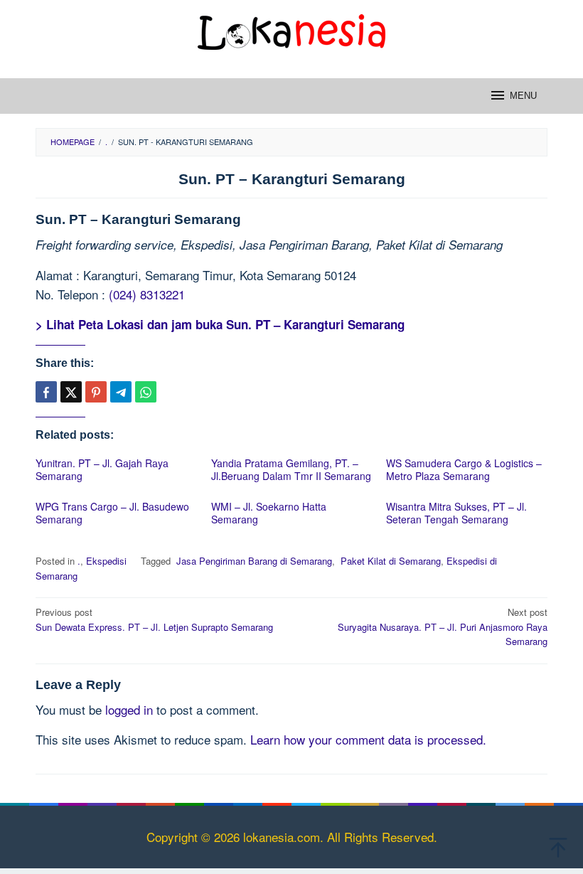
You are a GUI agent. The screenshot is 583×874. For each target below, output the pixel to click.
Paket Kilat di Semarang (389, 560)
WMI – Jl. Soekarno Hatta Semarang (268, 512)
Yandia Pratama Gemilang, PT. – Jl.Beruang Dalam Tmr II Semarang (291, 469)
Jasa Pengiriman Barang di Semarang (252, 560)
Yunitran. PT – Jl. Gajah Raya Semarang (102, 469)
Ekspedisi (106, 560)
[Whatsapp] (145, 392)
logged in (129, 709)
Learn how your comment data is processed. (368, 739)
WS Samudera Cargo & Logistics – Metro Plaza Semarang (464, 469)
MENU (523, 95)
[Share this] (46, 392)
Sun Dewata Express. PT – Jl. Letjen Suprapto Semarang (154, 619)
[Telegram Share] (121, 392)
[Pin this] (96, 392)
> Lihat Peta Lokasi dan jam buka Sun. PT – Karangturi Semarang (220, 324)
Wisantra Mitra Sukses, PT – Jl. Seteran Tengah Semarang (456, 512)
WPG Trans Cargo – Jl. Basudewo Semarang (112, 512)
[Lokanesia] (291, 29)
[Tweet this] (71, 392)
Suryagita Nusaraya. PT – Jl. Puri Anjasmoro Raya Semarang (442, 627)
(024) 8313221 (147, 294)
